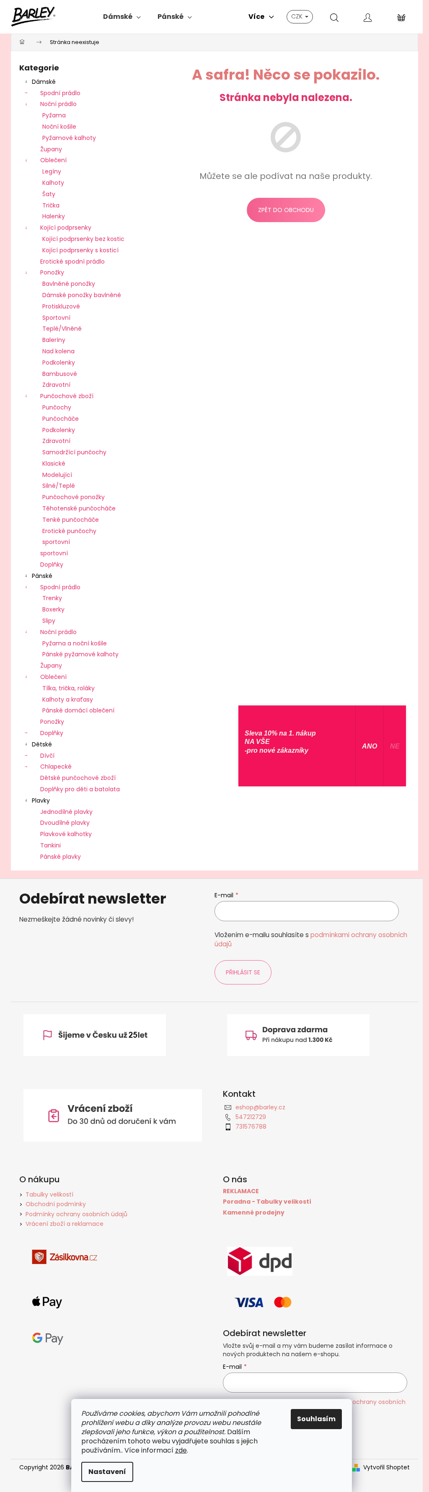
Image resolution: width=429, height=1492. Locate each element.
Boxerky (53, 609)
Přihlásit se (243, 972)
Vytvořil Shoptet (386, 1467)
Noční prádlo (58, 104)
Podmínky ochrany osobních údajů (76, 1214)
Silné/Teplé (58, 486)
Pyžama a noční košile (74, 643)
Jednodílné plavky (66, 812)
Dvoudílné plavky (65, 823)
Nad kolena (58, 351)
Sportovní (56, 317)
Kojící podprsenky (65, 227)
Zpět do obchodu (286, 210)
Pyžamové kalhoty (69, 138)
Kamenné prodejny (253, 1213)
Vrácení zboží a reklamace (64, 1224)
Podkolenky (58, 362)
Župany (51, 149)
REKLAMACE (241, 1191)
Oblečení (53, 160)
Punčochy (56, 407)
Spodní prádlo (60, 93)
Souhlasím (316, 1419)
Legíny (51, 171)
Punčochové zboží (66, 396)
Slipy (48, 620)
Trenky (52, 598)
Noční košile (59, 126)
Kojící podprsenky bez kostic (83, 239)
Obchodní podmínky (56, 1204)
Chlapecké (56, 766)
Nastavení (107, 1471)
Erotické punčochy (69, 531)
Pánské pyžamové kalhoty (80, 654)
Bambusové (59, 374)
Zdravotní (56, 385)
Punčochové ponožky (73, 497)
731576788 (250, 1126)
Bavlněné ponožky (68, 284)
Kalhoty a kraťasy (67, 699)
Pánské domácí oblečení (78, 710)
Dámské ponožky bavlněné (81, 295)
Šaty (48, 194)
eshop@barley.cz (260, 1107)
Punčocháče (60, 418)
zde (181, 1450)
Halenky (53, 216)
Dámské (44, 82)
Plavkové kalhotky (66, 834)
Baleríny (53, 340)
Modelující (57, 475)
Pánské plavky (60, 856)
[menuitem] (122, 17)
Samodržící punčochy (74, 452)
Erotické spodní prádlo (72, 261)
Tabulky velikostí (49, 1194)
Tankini (50, 845)
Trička (50, 205)
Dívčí (47, 755)
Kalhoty (53, 183)
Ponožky (52, 272)
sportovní (56, 542)
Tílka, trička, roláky (68, 688)
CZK (297, 16)
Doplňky (51, 564)
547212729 (250, 1117)
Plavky (41, 800)
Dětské (42, 744)
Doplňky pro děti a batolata (80, 789)
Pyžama (54, 115)
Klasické (53, 463)
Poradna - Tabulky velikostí (267, 1202)
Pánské (42, 576)
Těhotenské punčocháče (79, 508)
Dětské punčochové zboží (78, 778)
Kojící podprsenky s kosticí (80, 250)
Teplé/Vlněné (62, 328)
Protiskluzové (61, 306)
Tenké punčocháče (70, 519)
